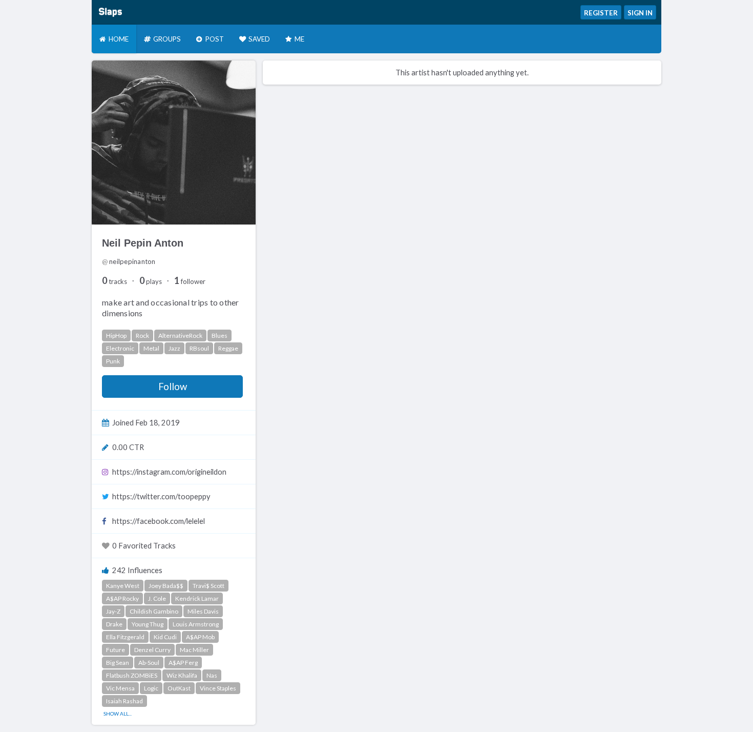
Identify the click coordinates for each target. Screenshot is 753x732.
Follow (172, 386)
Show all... (117, 713)
